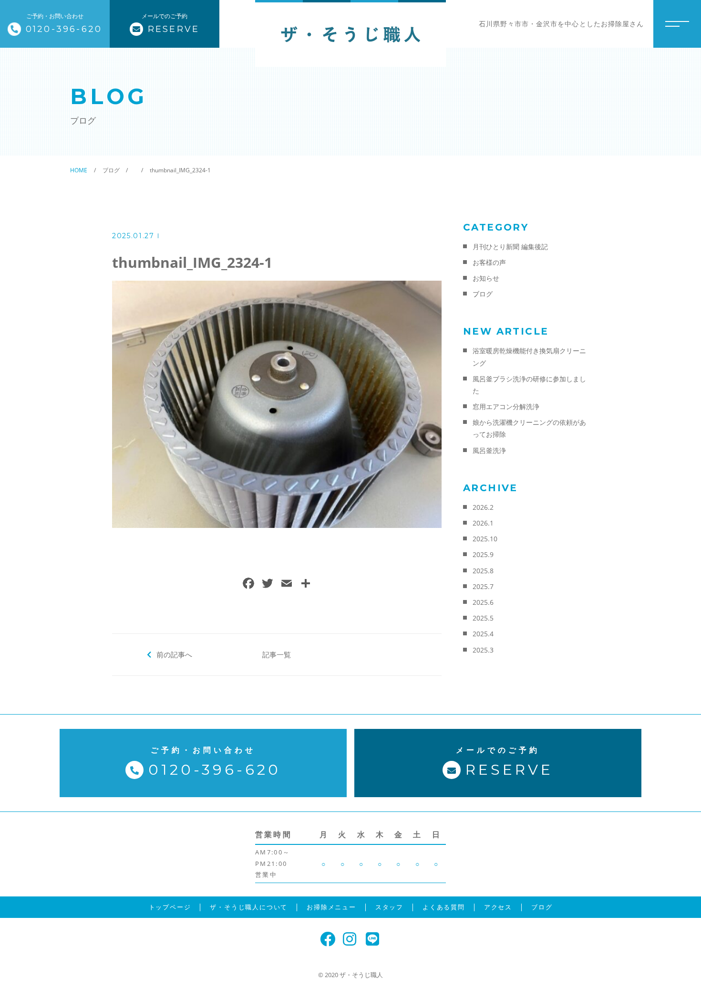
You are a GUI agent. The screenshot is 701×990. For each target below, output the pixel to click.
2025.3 (483, 649)
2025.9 (483, 554)
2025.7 (483, 586)
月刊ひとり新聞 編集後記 (510, 246)
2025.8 (483, 570)
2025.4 (483, 633)
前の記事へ (174, 654)
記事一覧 (276, 654)
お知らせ (486, 278)
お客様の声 (489, 262)
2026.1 (483, 522)
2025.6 (483, 602)
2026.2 (483, 507)
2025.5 (483, 617)
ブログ (483, 293)
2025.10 (485, 538)
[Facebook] (248, 584)
